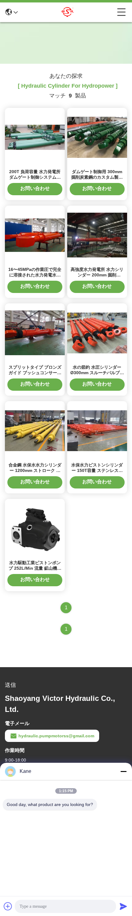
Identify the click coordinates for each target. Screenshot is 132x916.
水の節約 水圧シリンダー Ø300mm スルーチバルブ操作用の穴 (97, 373)
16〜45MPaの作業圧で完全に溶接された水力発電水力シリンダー (34, 275)
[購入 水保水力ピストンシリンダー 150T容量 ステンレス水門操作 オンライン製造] (97, 430)
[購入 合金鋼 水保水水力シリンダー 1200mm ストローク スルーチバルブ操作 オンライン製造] (35, 430)
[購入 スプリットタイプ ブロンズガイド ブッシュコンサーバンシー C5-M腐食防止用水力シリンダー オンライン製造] (35, 332)
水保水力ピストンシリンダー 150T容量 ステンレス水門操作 (97, 470)
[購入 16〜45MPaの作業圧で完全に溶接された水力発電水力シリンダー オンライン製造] (35, 234)
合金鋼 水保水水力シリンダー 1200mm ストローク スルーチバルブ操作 (35, 470)
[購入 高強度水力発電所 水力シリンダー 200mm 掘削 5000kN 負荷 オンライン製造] (97, 234)
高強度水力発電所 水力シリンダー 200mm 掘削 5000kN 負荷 (97, 275)
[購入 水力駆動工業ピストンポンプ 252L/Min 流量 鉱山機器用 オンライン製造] (35, 528)
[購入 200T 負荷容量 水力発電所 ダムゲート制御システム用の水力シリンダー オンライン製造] (35, 137)
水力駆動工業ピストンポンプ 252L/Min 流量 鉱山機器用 (35, 568)
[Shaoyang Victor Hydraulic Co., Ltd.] (67, 12)
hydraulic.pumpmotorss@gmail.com (56, 735)
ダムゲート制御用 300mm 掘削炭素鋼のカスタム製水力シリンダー (97, 177)
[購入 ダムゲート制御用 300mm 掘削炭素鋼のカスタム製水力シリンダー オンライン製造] (97, 137)
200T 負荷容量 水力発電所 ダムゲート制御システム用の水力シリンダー (35, 177)
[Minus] (123, 771)
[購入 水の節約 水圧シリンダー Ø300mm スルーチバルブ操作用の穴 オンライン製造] (97, 332)
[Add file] (8, 906)
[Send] (123, 906)
